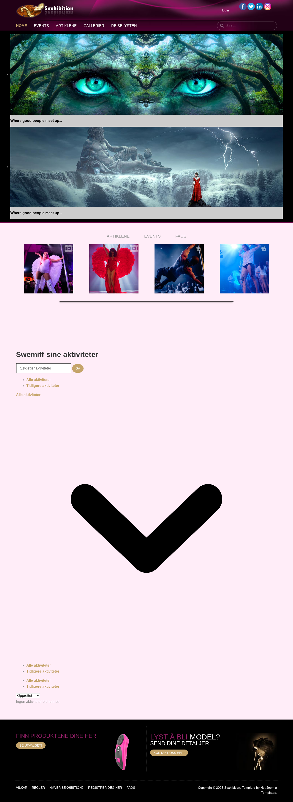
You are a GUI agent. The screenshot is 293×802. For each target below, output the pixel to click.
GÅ (78, 368)
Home (21, 26)
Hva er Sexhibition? (66, 787)
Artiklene (66, 26)
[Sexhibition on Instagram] (267, 6)
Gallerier (94, 26)
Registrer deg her (105, 787)
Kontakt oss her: (169, 753)
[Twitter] (251, 6)
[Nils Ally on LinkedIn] (259, 6)
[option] (48, 269)
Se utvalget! (30, 745)
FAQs (180, 236)
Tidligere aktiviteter (42, 386)
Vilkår (21, 787)
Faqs (131, 787)
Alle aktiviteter (38, 380)
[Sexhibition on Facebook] (243, 6)
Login (225, 10)
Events (41, 26)
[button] (22, 273)
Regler (38, 787)
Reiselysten (124, 26)
